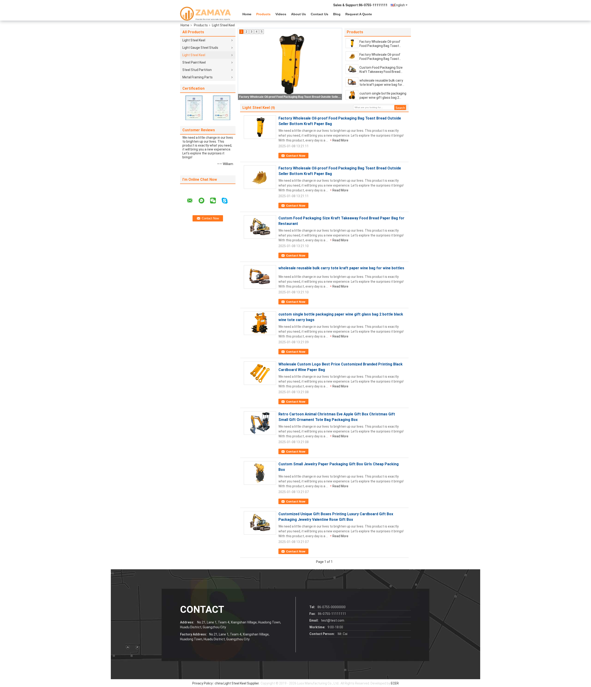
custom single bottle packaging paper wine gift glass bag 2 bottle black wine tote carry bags (382, 96)
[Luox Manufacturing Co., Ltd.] (205, 14)
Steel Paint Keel (194, 62)
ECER (395, 683)
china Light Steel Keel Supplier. (237, 683)
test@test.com (332, 620)
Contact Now (295, 155)
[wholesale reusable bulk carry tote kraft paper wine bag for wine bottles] (352, 82)
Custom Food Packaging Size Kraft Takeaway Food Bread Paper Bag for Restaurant (381, 70)
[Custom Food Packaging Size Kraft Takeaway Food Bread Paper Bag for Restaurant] (352, 69)
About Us (298, 14)
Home (246, 14)
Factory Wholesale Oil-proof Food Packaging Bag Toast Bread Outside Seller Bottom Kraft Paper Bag (290, 96)
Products (263, 14)
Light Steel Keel (193, 40)
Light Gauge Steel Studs (200, 47)
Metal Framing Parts (197, 77)
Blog (337, 14)
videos (280, 14)
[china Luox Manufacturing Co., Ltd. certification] (194, 107)
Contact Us (319, 14)
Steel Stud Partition (197, 70)
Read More (340, 140)
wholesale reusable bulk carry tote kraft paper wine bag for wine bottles (381, 83)
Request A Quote (358, 14)
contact (202, 609)
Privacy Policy (202, 683)
